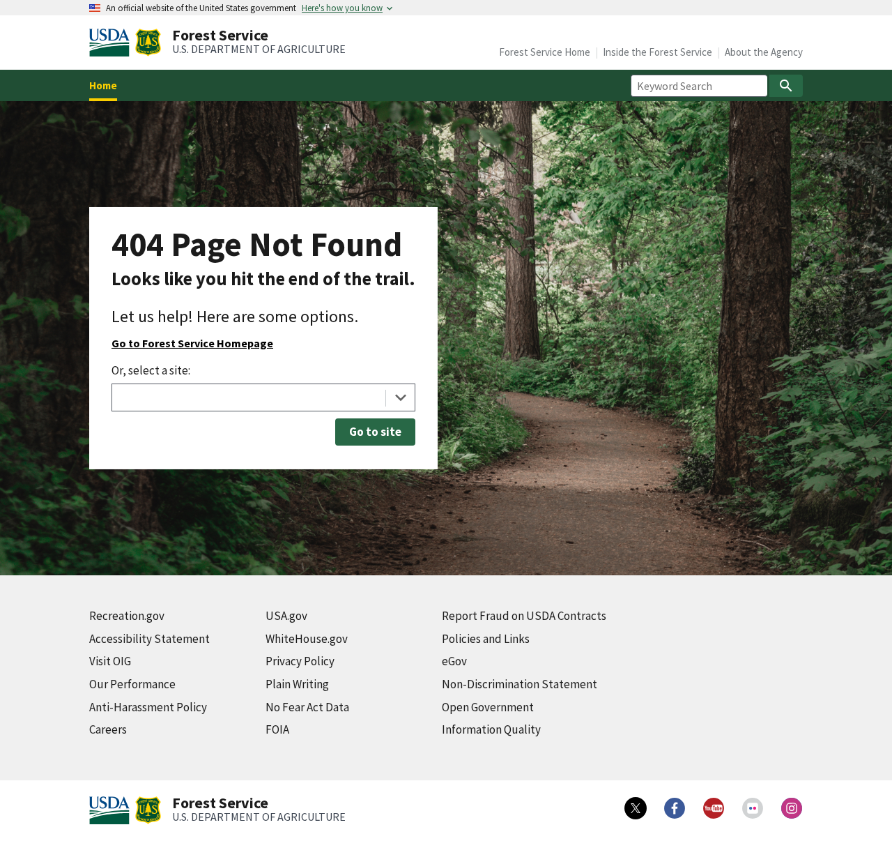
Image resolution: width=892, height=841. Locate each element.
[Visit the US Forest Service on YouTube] (713, 808)
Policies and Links (486, 638)
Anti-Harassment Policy (148, 707)
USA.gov (286, 615)
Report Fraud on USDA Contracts (524, 615)
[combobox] (263, 397)
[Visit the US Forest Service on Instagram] (791, 808)
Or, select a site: (151, 370)
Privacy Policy (300, 661)
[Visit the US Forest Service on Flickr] (752, 808)
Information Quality (491, 729)
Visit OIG (110, 661)
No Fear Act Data (307, 707)
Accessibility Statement (149, 638)
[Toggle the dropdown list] (400, 397)
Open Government (488, 707)
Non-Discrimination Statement (519, 684)
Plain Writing (297, 684)
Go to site (375, 431)
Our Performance (132, 684)
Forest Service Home (544, 51)
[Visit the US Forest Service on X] (635, 808)
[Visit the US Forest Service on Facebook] (674, 808)
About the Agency (764, 51)
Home (103, 85)
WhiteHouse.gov (307, 638)
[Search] (786, 86)
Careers (108, 729)
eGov (454, 661)
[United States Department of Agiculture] (112, 42)
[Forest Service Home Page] (148, 42)
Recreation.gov (126, 615)
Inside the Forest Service (657, 51)
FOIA (277, 729)
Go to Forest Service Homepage (192, 343)
